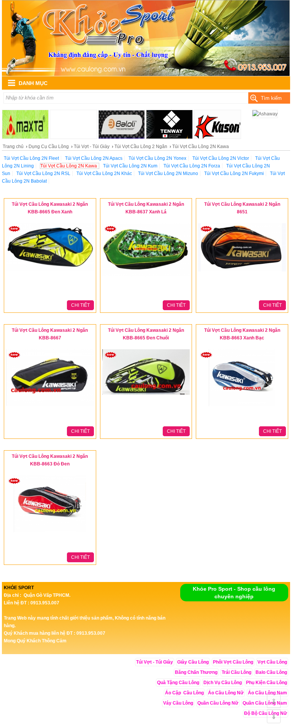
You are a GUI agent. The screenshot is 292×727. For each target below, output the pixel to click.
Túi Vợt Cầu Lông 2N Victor (220, 158)
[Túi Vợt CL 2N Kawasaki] (146, 74)
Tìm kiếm (271, 98)
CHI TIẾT (80, 305)
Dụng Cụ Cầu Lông (49, 146)
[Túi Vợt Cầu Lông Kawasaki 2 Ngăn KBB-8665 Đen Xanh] (50, 271)
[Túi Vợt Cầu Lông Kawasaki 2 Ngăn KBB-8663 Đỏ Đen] (50, 532)
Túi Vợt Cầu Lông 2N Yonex (157, 158)
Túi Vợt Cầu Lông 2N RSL (43, 173)
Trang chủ (13, 146)
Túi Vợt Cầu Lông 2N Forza (191, 166)
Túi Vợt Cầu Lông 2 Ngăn (140, 146)
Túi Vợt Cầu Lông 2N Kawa (68, 166)
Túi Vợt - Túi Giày (92, 146)
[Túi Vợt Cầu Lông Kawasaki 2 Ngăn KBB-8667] (50, 406)
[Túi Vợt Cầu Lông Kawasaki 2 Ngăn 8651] (242, 271)
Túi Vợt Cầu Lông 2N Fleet (31, 158)
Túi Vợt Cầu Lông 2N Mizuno (168, 173)
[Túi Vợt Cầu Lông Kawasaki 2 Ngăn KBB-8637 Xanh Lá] (146, 276)
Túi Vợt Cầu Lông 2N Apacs (93, 158)
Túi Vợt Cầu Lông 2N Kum (130, 166)
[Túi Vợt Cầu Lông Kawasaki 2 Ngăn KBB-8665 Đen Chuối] (146, 394)
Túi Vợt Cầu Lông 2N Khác (104, 173)
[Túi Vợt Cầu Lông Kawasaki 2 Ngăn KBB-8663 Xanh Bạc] (242, 406)
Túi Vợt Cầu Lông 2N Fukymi (234, 173)
